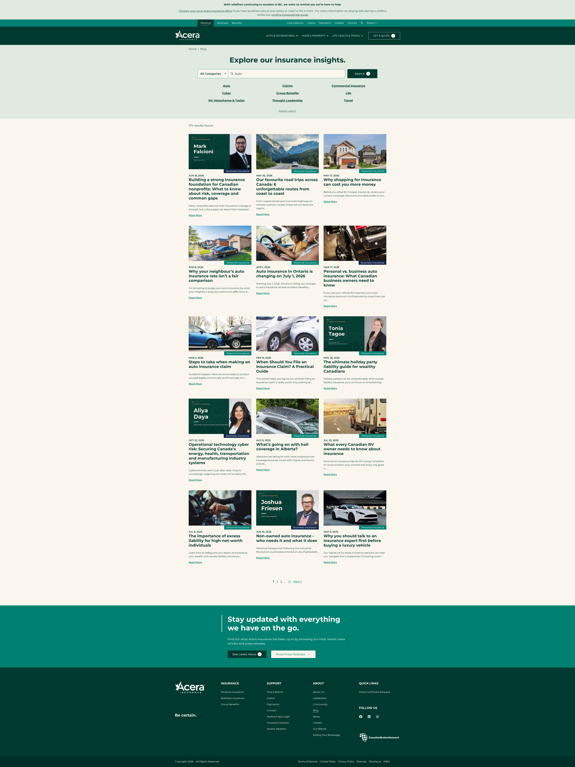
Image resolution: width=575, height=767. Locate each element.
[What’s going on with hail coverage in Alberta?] (287, 433)
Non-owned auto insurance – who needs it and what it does (286, 538)
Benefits (237, 23)
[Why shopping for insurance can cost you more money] (355, 168)
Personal (206, 23)
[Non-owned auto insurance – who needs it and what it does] (287, 524)
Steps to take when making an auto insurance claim (219, 364)
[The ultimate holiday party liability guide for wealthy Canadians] (355, 350)
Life (348, 93)
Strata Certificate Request (374, 692)
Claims (311, 23)
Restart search (287, 111)
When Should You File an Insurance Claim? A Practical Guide (285, 366)
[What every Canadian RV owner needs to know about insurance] (355, 433)
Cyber (226, 93)
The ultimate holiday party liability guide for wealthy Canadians (350, 366)
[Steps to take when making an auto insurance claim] (220, 350)
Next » (297, 581)
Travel (348, 100)
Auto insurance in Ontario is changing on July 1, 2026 (284, 273)
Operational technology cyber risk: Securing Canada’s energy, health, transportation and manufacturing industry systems (219, 453)
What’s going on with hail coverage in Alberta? (282, 446)
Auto (226, 86)
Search (360, 73)
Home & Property (314, 35)
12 (289, 581)
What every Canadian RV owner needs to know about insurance (352, 449)
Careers (339, 23)
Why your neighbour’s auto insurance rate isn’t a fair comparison (216, 276)
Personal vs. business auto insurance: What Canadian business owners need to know (350, 278)
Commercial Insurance (348, 86)
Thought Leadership (287, 100)
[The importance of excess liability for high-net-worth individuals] (220, 524)
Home (193, 48)
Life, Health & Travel (346, 35)
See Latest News (244, 654)
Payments (325, 23)
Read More (195, 215)
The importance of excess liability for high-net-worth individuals (216, 540)
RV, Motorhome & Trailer (226, 100)
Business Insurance (237, 171)
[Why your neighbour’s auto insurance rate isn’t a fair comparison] (220, 260)
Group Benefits (287, 93)
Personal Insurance (305, 171)
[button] (362, 23)
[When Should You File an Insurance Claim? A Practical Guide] (287, 350)
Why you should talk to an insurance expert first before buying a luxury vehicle (352, 540)
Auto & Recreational (280, 35)
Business (222, 23)
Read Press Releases (290, 654)
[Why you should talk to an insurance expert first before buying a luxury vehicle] (355, 524)
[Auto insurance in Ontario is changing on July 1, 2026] (287, 260)
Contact (352, 23)
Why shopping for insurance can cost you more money (352, 182)
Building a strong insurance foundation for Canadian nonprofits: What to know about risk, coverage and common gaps (217, 188)
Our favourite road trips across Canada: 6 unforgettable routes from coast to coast (287, 186)
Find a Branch (295, 23)
